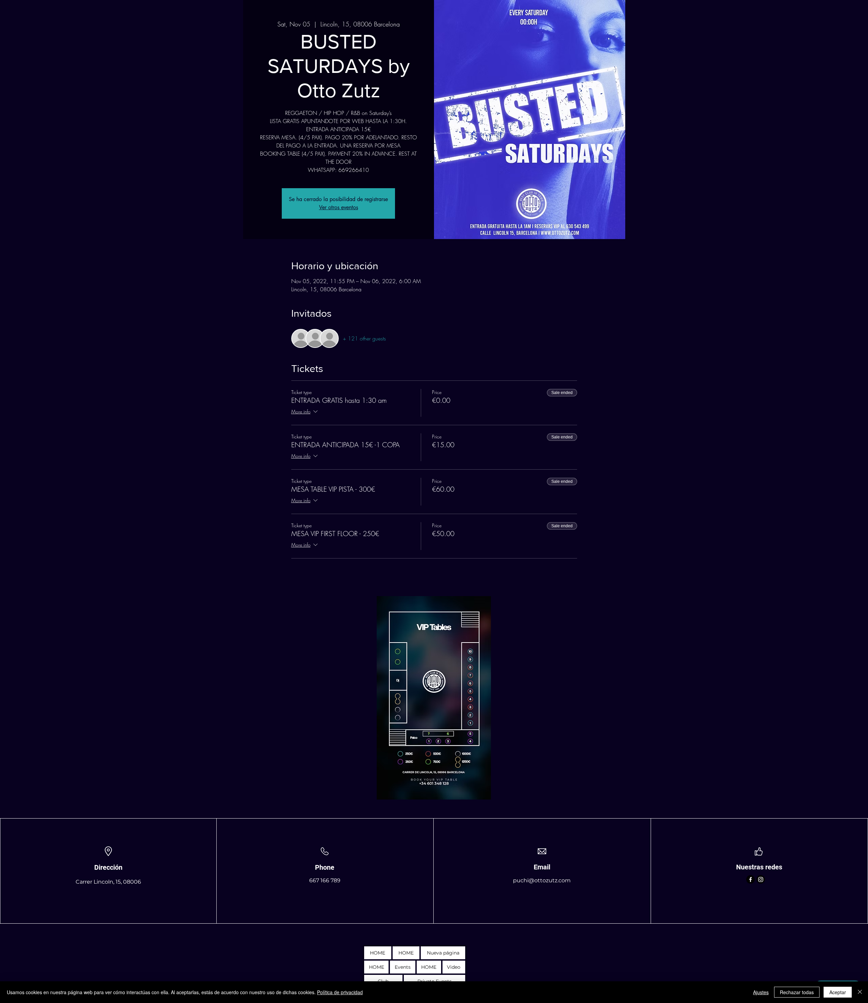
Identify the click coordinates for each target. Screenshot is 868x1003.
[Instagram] (760, 879)
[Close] (860, 992)
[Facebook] (750, 879)
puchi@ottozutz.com (542, 880)
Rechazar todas (797, 992)
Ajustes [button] (761, 992)
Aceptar (837, 992)
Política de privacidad (340, 992)
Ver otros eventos (338, 207)
